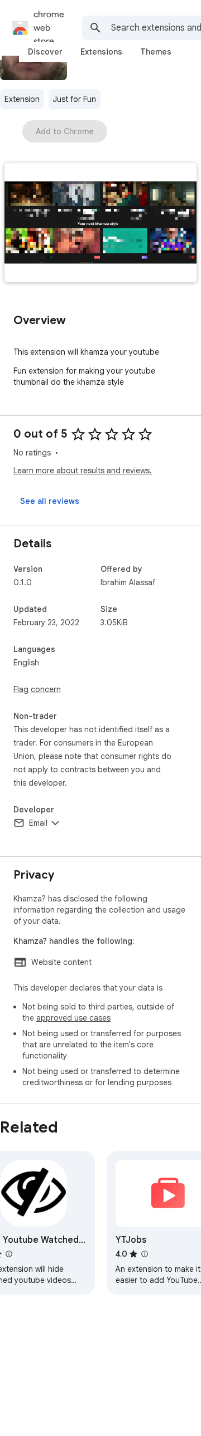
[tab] (45, 52)
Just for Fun (74, 99)
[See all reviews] (49, 501)
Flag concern (37, 689)
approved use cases (73, 1018)
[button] (100, 223)
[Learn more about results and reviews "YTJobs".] (144, 1254)
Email (38, 823)
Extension (22, 99)
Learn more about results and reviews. (82, 470)
